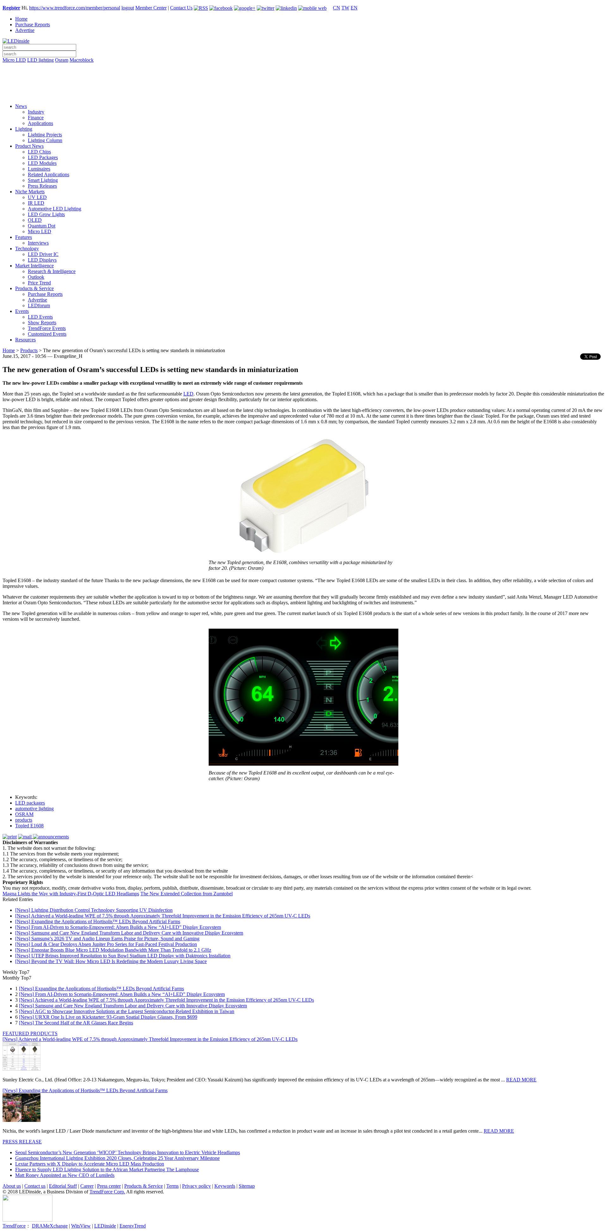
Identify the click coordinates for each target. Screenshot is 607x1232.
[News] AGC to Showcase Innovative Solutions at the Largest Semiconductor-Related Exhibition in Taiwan (126, 1011)
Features (23, 237)
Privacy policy (196, 1186)
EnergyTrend (133, 1226)
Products (29, 350)
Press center (109, 1186)
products (23, 820)
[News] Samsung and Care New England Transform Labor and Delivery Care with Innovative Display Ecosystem (129, 933)
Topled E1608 (29, 825)
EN (354, 7)
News (21, 106)
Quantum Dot (41, 225)
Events (22, 311)
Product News (29, 146)
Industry (36, 112)
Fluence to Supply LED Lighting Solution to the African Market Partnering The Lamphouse (107, 1169)
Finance (36, 117)
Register (11, 7)
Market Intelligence (34, 265)
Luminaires (39, 168)
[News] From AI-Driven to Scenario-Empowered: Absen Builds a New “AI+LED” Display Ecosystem (118, 927)
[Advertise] (303, 76)
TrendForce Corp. (107, 1191)
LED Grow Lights (46, 214)
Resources (25, 339)
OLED (35, 220)
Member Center (151, 7)
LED (188, 393)
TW (345, 7)
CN (336, 7)
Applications (40, 123)
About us (12, 1186)
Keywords (224, 1186)
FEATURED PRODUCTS (30, 1033)
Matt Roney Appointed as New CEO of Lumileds (64, 1175)
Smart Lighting (43, 180)
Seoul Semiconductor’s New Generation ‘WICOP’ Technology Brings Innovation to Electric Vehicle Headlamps (127, 1152)
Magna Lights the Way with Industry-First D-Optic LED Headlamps (71, 893)
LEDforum (39, 305)
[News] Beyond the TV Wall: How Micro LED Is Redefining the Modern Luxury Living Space (111, 961)
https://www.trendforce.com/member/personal (74, 7)
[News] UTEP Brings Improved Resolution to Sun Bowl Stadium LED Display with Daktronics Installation (122, 955)
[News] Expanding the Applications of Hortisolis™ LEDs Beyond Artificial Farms (97, 921)
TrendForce (14, 1226)
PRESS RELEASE (22, 1141)
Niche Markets (30, 191)
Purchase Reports (32, 24)
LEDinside (105, 1226)
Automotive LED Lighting (54, 208)
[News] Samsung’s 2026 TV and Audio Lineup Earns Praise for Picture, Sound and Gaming (107, 938)
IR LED (36, 203)
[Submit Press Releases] (303, 85)
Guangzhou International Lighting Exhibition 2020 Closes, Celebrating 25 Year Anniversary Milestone (117, 1158)
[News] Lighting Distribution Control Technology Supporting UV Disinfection (94, 910)
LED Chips (39, 151)
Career (87, 1186)
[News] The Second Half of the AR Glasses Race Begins (76, 1022)
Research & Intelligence (52, 271)
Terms (172, 1186)
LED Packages (43, 157)
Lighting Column (45, 140)
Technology (27, 248)
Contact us (35, 1186)
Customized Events (47, 334)
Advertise (24, 30)
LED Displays (42, 260)
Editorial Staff (63, 1186)
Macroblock (82, 60)
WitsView (81, 1226)
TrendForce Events (47, 328)
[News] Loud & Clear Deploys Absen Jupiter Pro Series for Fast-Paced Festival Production (106, 944)
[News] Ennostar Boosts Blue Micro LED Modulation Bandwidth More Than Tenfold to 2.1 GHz (113, 950)
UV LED (37, 197)
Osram (61, 60)
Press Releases (42, 186)
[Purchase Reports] (303, 67)
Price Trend (39, 282)
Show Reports (42, 322)
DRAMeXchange (50, 1226)
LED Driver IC (43, 254)
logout (127, 7)
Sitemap (247, 1186)
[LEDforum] (303, 94)
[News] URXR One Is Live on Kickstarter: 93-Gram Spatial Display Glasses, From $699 (108, 1017)
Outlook (36, 277)
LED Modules (42, 163)
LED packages (30, 803)
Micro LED (14, 60)
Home (21, 19)
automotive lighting (34, 808)
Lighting (23, 129)
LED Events (40, 317)
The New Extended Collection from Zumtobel (186, 893)
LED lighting (40, 60)
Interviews (38, 243)
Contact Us (181, 7)
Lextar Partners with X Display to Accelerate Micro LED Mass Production (89, 1164)
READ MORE (521, 1079)
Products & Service (34, 288)
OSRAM (24, 814)
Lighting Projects (45, 134)
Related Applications (48, 174)
